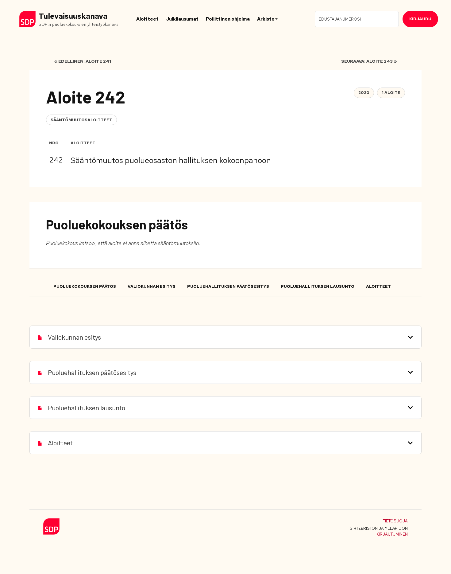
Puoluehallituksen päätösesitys (228, 286)
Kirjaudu (420, 18)
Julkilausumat (182, 19)
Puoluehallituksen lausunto (317, 286)
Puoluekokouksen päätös (84, 286)
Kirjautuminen (392, 534)
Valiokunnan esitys (151, 286)
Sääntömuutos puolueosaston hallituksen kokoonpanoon (171, 160)
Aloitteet (147, 19)
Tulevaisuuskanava (73, 16)
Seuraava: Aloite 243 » (369, 61)
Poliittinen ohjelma (228, 19)
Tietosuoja (395, 521)
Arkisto (266, 19)
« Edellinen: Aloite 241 (82, 61)
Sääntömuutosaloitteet (81, 120)
